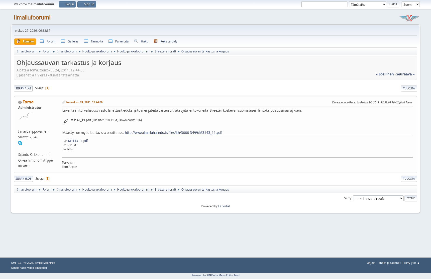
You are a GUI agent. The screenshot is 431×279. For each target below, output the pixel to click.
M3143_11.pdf (77, 141)
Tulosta (409, 88)
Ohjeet (371, 263)
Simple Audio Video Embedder (29, 267)
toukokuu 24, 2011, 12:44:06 (84, 102)
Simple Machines (45, 262)
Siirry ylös (23, 178)
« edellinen (385, 74)
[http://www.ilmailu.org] (20, 148)
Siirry (347, 198)
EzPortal (224, 206)
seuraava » (405, 74)
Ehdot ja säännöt (390, 263)
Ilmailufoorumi (32, 17)
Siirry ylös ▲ (412, 263)
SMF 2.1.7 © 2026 (22, 262)
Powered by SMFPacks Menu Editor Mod (215, 275)
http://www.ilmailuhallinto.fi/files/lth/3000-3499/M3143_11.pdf (173, 132)
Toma (28, 102)
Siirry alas (23, 88)
